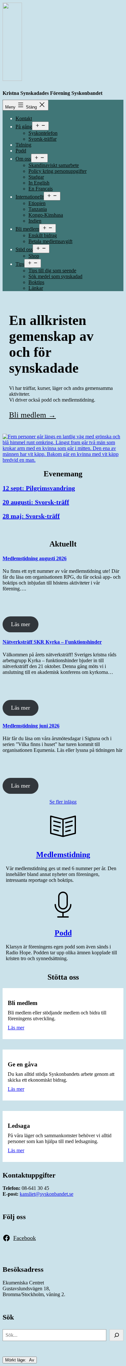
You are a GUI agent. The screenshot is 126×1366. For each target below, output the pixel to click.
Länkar (35, 288)
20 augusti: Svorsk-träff (36, 502)
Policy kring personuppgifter (57, 171)
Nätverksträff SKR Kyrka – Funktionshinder (52, 642)
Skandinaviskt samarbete (53, 165)
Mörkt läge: (16, 1360)
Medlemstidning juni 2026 (31, 725)
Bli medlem (27, 229)
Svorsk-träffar (42, 139)
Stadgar (36, 177)
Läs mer (20, 624)
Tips (20, 264)
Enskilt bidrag (42, 235)
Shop (33, 256)
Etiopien (37, 203)
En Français (40, 188)
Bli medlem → (32, 415)
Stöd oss (24, 249)
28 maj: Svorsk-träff (31, 516)
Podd (21, 150)
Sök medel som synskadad (55, 276)
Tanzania (37, 209)
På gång (24, 126)
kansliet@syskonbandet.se (46, 1194)
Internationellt (30, 197)
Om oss (23, 158)
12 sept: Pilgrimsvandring (39, 488)
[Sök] (116, 1335)
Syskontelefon (43, 133)
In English (38, 183)
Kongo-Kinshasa (45, 215)
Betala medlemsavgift (50, 241)
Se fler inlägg (63, 802)
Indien (34, 221)
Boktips (36, 282)
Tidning (23, 145)
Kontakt (24, 118)
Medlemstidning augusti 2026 (35, 558)
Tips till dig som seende (52, 270)
